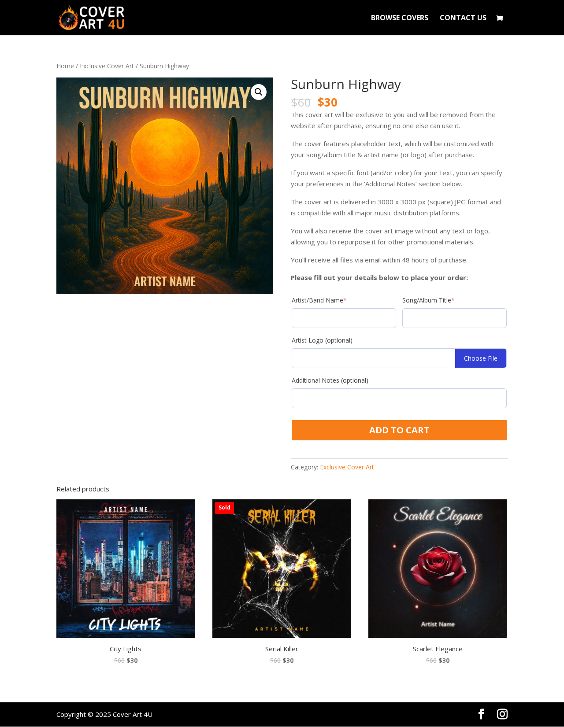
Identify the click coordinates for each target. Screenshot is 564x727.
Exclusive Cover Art (107, 66)
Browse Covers (399, 18)
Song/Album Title (428, 300)
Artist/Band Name (319, 300)
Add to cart (399, 430)
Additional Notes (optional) (330, 380)
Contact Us (463, 18)
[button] (259, 92)
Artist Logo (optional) (322, 340)
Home (65, 66)
